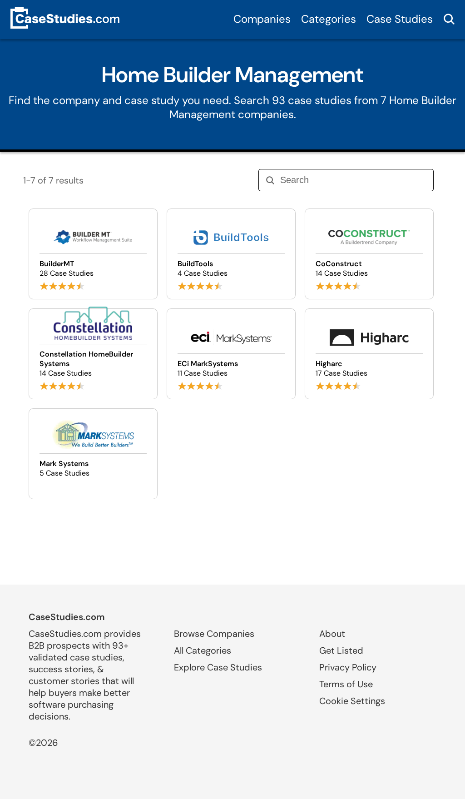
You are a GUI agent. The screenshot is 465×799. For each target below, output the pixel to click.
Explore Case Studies (218, 667)
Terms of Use (346, 684)
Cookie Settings (352, 701)
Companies (262, 19)
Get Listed (341, 650)
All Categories (202, 650)
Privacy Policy (347, 667)
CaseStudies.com (67, 617)
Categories (328, 19)
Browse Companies (214, 634)
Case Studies (399, 19)
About (332, 634)
